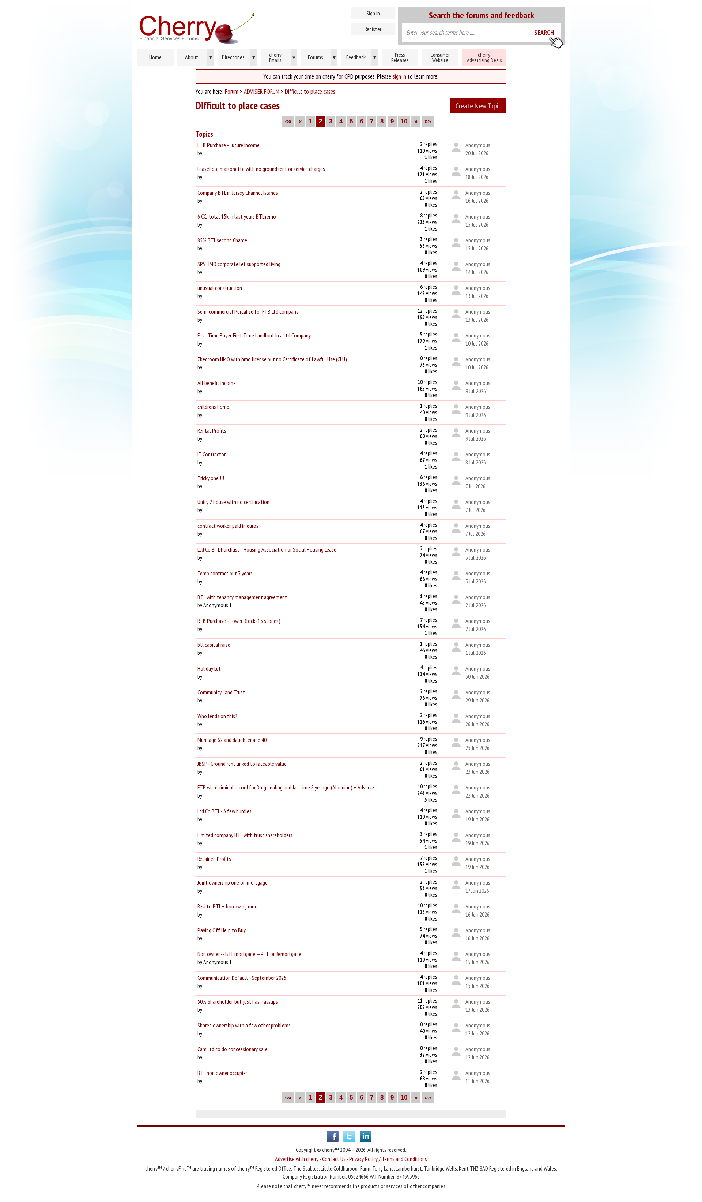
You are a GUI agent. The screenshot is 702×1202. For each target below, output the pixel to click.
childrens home (213, 406)
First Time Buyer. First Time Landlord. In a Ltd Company (254, 335)
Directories (238, 57)
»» (427, 121)
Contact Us (334, 1158)
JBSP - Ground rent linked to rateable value (242, 763)
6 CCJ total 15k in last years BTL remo (236, 216)
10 (404, 121)
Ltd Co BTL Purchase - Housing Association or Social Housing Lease (266, 549)
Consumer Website (440, 57)
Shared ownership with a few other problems (244, 1025)
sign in (399, 76)
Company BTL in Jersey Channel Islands (237, 192)
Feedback (361, 57)
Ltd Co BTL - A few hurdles (224, 811)
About (198, 57)
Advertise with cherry (296, 1158)
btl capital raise (213, 644)
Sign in (373, 13)
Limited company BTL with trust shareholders (244, 835)
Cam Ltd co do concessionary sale (232, 1049)
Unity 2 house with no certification (233, 501)
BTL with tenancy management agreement (242, 597)
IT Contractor (211, 454)
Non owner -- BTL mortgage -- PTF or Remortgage (249, 954)
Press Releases (399, 57)
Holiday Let (209, 668)
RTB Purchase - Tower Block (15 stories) (238, 620)
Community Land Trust (221, 692)
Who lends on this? (217, 716)
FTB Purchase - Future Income (228, 145)
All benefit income (216, 383)
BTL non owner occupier (222, 1072)
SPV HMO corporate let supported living (238, 264)
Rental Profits (211, 430)
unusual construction (219, 287)
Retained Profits (214, 858)
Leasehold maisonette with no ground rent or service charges (261, 168)
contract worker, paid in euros (227, 525)
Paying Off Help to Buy (221, 930)
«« (288, 121)
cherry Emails (282, 57)
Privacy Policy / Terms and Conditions (388, 1158)
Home (228, 25)
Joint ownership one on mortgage (232, 882)
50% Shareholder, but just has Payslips (237, 1001)
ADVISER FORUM (261, 91)
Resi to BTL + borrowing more (228, 906)
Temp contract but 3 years (225, 573)
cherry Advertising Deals (484, 57)
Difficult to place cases (310, 91)
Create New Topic (478, 106)
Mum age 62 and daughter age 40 (232, 739)
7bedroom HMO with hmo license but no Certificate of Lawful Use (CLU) (272, 359)
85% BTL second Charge (222, 240)
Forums (322, 57)
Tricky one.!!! (210, 478)
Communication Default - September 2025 (241, 977)
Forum (231, 91)
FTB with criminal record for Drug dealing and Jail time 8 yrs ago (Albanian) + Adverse (285, 787)
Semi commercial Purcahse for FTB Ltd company (247, 311)
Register (373, 29)
